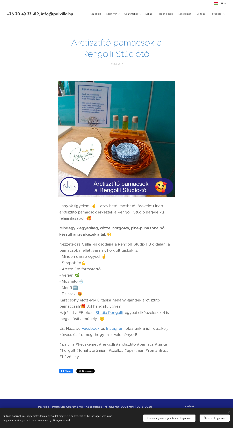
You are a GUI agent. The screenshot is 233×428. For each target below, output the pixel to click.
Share (68, 371)
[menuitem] (96, 14)
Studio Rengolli (109, 312)
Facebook (91, 328)
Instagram (115, 328)
